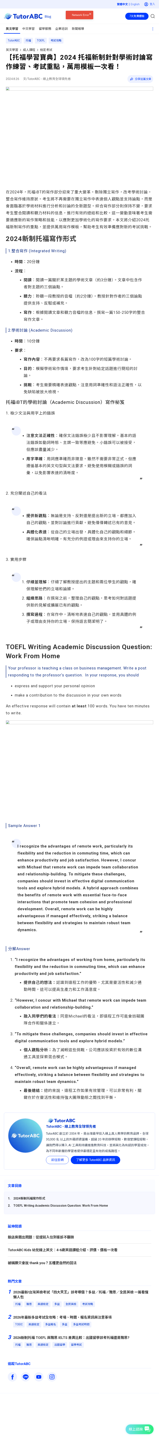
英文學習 (12, 50)
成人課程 (29, 50)
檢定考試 (46, 50)
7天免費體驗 (136, 16)
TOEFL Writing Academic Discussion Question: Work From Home (60, 1205)
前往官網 (57, 1160)
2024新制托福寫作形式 (29, 1198)
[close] (90, 23)
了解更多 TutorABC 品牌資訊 (95, 1160)
